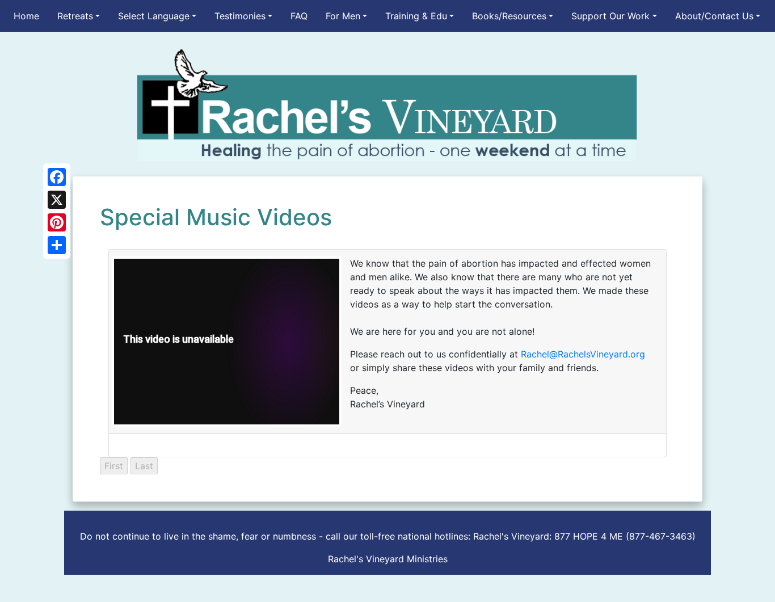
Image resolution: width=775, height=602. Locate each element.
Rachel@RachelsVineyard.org (583, 354)
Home (26, 16)
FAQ (299, 16)
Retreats (75, 16)
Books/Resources (509, 16)
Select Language (153, 16)
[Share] (56, 245)
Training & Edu (416, 16)
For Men (343, 16)
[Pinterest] (56, 222)
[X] (56, 199)
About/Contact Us (714, 16)
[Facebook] (56, 177)
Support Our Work (610, 16)
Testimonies (240, 16)
